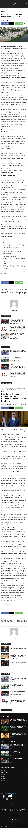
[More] (24, 23)
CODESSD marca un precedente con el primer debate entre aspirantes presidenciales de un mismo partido (18, 320)
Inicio (2, 9)
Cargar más (13, 379)
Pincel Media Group (11, 826)
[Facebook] (9, 820)
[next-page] (4, 341)
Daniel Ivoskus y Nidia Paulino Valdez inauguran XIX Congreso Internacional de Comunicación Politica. (18, 720)
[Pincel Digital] (2, 20)
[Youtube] (19, 820)
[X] (15, 820)
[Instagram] (12, 820)
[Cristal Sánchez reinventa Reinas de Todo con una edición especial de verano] (5, 735)
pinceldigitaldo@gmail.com (12, 793)
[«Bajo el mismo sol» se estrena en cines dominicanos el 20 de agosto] (5, 728)
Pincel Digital (6, 20)
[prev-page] (2, 341)
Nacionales (6, 9)
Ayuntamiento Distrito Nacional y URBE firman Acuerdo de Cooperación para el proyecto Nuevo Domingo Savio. (21, 292)
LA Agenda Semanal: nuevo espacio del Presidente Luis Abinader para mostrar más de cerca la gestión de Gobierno (18, 327)
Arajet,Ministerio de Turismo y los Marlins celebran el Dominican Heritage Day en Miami (18, 351)
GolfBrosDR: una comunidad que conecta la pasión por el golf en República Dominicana (16, 359)
